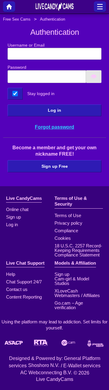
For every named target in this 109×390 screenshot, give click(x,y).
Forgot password (54, 127)
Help (10, 274)
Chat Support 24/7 (24, 281)
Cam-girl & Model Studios (71, 281)
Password (17, 67)
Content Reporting (24, 296)
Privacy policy (68, 223)
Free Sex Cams (17, 19)
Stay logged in (40, 93)
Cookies (62, 238)
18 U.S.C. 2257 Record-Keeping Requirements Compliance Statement (78, 250)
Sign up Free (54, 166)
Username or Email (26, 45)
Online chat (17, 209)
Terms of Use (67, 215)
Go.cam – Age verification (68, 305)
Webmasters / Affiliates (77, 295)
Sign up (13, 217)
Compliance (66, 230)
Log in (54, 110)
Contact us (17, 289)
